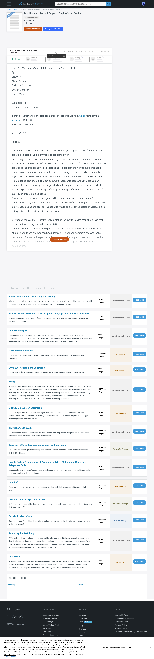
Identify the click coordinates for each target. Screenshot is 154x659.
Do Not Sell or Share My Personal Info (117, 648)
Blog (81, 626)
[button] (9, 4)
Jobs (81, 622)
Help (81, 636)
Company (83, 615)
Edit (69, 51)
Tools (78, 51)
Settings (88, 51)
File (62, 51)
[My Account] (144, 4)
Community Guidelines (124, 618)
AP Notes (47, 628)
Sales (82, 115)
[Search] (108, 4)
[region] (77, 648)
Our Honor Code (121, 622)
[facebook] (9, 619)
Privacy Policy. (10, 656)
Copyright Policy (122, 615)
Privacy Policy (121, 625)
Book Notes (48, 632)
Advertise (83, 618)
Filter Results (101, 51)
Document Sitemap (51, 615)
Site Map (82, 629)
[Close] (150, 647)
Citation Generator (50, 635)
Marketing (17, 120)
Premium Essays (50, 618)
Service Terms (121, 628)
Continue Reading (59, 239)
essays (17, 10)
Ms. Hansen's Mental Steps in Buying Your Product (53, 13)
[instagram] (20, 619)
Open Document (33, 29)
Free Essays (48, 622)
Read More (139, 300)
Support (82, 632)
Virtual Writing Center (51, 625)
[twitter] (15, 619)
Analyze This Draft (53, 29)
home (9, 10)
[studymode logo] (35, 4)
